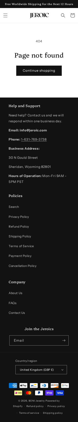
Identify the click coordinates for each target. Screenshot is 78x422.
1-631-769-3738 (34, 139)
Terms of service (29, 412)
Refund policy (35, 406)
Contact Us (17, 313)
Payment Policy (20, 256)
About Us (16, 293)
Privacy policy (56, 406)
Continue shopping (39, 70)
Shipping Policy (20, 236)
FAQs (12, 303)
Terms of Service (21, 246)
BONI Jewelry (37, 400)
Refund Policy (19, 226)
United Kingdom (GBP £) (37, 369)
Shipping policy (53, 412)
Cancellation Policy (22, 266)
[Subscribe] (63, 340)
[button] (5, 15)
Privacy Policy (19, 217)
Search (14, 207)
